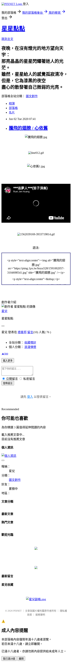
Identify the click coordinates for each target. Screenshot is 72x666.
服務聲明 (40, 614)
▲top (4, 353)
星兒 (4, 311)
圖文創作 (32, 96)
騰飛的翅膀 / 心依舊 (28, 128)
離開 (21, 658)
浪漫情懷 (30, 347)
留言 (30, 332)
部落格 (13, 108)
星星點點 (13, 28)
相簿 (12, 103)
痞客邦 (22, 332)
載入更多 (8, 360)
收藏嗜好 (30, 342)
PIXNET (17, 610)
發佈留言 (8, 383)
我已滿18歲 (9, 658)
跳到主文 (7, 39)
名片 (12, 112)
